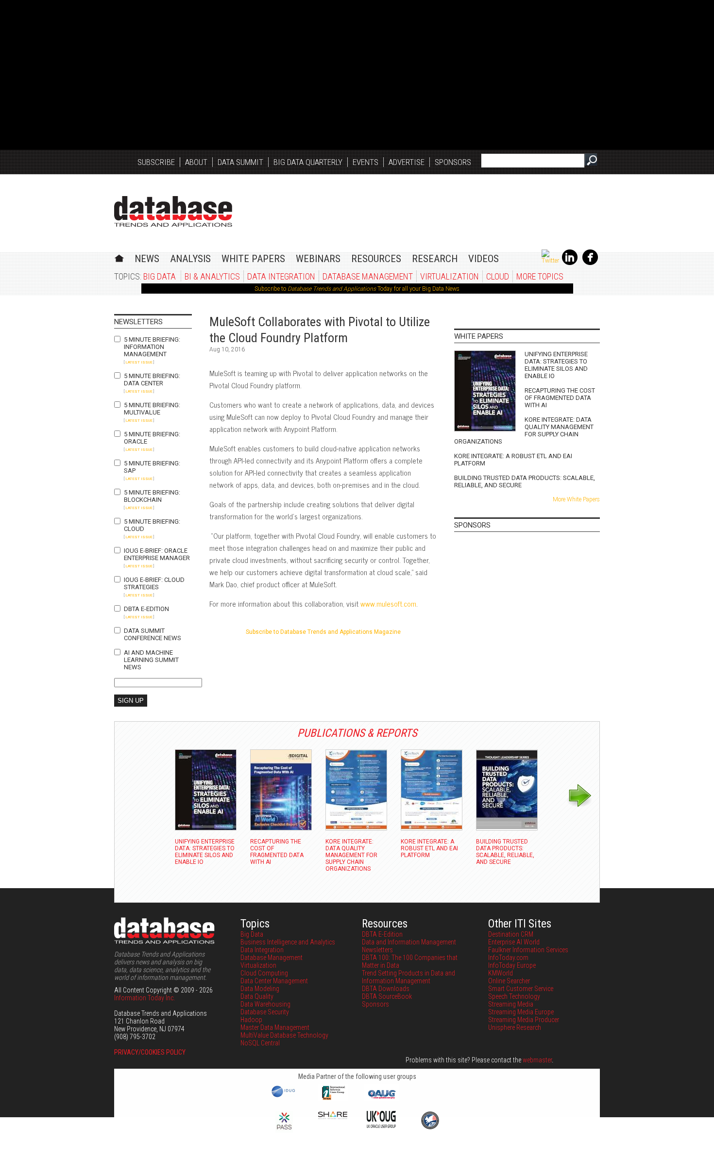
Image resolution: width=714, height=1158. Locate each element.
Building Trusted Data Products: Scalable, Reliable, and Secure (524, 481)
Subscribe (156, 162)
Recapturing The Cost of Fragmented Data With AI (560, 398)
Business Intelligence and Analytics (287, 942)
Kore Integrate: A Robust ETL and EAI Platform (513, 459)
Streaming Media (510, 1004)
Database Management (368, 276)
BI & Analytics (212, 276)
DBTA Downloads (385, 989)
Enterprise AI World (514, 942)
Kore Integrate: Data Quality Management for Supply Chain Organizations (524, 430)
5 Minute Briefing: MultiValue (152, 408)
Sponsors (453, 162)
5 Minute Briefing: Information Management (152, 347)
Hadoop (251, 1020)
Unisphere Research (514, 1027)
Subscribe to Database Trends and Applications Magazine (323, 632)
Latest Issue (139, 362)
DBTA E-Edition (146, 608)
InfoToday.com (508, 957)
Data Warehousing (265, 1004)
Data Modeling (259, 989)
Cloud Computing (264, 973)
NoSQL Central (260, 1043)
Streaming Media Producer (523, 1020)
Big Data (159, 276)
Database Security (264, 1012)
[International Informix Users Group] (333, 1099)
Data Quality (256, 996)
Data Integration (281, 276)
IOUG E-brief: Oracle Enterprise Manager (157, 554)
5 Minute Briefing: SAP (152, 467)
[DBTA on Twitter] (550, 260)
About (196, 162)
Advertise (407, 162)
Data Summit (240, 162)
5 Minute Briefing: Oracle (152, 437)
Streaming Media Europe (521, 1012)
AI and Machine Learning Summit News (151, 660)
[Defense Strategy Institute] (430, 1128)
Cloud (497, 276)
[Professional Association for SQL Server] (284, 1130)
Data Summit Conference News (152, 634)
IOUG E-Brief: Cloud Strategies (154, 583)
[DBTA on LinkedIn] (570, 263)
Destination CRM (510, 934)
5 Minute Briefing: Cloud (152, 525)
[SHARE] (332, 1117)
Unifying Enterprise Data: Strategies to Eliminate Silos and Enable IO (556, 365)
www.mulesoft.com (388, 603)
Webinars (318, 259)
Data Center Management (274, 981)
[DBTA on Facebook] (590, 263)
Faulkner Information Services (528, 950)
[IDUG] (284, 1096)
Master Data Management (274, 1027)
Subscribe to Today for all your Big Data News (357, 288)
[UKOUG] (381, 1125)
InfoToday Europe (512, 965)
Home (119, 257)
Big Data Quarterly (307, 162)
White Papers (253, 259)
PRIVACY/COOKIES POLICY (150, 1052)
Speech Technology (514, 996)
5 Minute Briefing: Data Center (152, 379)
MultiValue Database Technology (284, 1035)
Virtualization (449, 276)
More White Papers (576, 499)
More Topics (539, 276)
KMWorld (500, 973)
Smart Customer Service (520, 989)
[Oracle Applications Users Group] (381, 1099)
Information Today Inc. (144, 998)
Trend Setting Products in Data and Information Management (408, 977)
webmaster (537, 1060)
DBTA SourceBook (387, 996)
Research (435, 259)
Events (365, 162)
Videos (483, 259)
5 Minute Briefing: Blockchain (152, 496)
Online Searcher (509, 981)
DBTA (173, 211)
